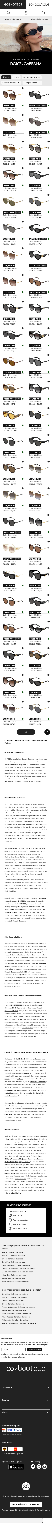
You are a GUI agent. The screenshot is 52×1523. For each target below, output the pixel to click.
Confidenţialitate (26, 1510)
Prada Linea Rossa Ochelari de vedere (19, 1323)
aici (22, 1357)
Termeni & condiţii (10, 1510)
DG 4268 (22, 904)
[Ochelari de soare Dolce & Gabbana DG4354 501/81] (13, 228)
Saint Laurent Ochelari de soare (16, 1265)
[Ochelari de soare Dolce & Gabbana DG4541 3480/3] (13, 201)
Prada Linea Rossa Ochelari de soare (18, 1268)
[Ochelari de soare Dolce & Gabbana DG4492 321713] (13, 601)
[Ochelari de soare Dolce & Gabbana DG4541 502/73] (39, 281)
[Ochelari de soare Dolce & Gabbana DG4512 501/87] (13, 654)
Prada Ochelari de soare (12, 1252)
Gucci (30, 1159)
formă (7, 1079)
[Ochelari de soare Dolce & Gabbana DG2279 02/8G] (13, 495)
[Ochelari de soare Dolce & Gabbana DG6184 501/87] (39, 601)
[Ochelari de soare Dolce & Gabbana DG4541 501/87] (39, 94)
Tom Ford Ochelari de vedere (15, 1294)
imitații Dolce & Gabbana (16, 921)
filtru (7, 77)
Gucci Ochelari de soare (12, 1259)
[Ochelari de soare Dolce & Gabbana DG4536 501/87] (39, 255)
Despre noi (7, 1387)
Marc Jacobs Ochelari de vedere (16, 1317)
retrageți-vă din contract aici (26, 1504)
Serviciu (5, 1400)
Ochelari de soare (12, 19)
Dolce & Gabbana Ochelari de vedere (18, 1307)
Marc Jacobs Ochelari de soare (15, 1281)
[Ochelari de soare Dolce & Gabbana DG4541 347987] (39, 121)
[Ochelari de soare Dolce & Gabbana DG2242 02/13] (13, 148)
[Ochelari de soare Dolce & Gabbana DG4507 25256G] (39, 174)
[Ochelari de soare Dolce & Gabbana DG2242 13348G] (39, 468)
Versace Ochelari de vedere (14, 1310)
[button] (13, 4)
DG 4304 (42, 898)
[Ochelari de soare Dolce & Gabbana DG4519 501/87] (39, 681)
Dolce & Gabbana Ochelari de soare (18, 1272)
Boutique (13, 1106)
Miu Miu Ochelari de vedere (14, 1297)
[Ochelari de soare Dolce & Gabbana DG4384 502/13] (13, 174)
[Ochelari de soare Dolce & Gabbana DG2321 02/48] (39, 495)
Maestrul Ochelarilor (38, 1082)
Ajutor (5, 1412)
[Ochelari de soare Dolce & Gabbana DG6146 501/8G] (39, 628)
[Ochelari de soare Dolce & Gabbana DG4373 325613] (13, 281)
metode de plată (11, 1096)
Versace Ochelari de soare (13, 1278)
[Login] (26, 12)
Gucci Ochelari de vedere (13, 1304)
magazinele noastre (15, 1090)
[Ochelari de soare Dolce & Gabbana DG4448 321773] (39, 654)
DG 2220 (43, 1019)
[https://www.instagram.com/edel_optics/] (39, 1467)
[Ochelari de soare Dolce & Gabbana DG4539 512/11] (13, 388)
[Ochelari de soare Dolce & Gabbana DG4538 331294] (13, 548)
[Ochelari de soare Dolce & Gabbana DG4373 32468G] (39, 521)
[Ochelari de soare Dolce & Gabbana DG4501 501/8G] (39, 334)
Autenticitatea (27, 1028)
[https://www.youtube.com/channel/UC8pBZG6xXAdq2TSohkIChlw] (44, 1467)
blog (39, 1084)
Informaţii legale (42, 1510)
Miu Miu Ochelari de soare (13, 1255)
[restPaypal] (17, 1430)
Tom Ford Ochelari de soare (14, 1262)
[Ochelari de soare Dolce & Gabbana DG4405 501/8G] (39, 388)
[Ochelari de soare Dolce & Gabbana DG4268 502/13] (13, 94)
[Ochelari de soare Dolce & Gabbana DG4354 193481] (39, 361)
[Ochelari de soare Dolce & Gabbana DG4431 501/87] (39, 441)
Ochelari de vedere (39, 19)
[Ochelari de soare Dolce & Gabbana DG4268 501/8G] (39, 148)
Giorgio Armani (34, 767)
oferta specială (20, 1179)
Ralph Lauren (24, 1162)
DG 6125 (20, 1019)
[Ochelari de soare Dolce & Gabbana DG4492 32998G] (13, 441)
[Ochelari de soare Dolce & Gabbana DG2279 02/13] (13, 121)
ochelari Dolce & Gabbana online (25, 1059)
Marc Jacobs (38, 1159)
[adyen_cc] (4, 1430)
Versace (8, 770)
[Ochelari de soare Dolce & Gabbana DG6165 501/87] (13, 308)
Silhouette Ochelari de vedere (15, 1320)
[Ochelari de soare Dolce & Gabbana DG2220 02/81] (39, 201)
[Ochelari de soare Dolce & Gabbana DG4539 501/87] (13, 521)
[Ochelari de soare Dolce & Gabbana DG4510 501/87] (13, 574)
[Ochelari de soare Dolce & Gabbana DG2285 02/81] (39, 708)
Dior (16, 1162)
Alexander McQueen (19, 1159)
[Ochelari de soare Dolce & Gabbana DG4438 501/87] (39, 574)
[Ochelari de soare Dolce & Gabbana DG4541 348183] (13, 361)
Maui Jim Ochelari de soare (14, 1275)
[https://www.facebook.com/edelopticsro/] (33, 1467)
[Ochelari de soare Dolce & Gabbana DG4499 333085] (13, 414)
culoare (20, 1079)
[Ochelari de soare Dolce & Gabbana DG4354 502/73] (13, 468)
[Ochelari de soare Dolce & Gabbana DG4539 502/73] (13, 628)
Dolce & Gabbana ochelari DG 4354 (18, 972)
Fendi (35, 1156)
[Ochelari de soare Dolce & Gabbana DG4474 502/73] (39, 548)
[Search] (8, 12)
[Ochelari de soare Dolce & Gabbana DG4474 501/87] (39, 414)
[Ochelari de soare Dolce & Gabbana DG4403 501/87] (13, 334)
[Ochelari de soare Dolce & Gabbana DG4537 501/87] (39, 228)
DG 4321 (21, 901)
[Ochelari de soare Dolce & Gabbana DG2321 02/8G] (13, 708)
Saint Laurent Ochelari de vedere (16, 1313)
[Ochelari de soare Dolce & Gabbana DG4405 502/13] (13, 681)
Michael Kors (10, 1162)
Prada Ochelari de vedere (13, 1300)
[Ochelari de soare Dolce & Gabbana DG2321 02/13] (13, 255)
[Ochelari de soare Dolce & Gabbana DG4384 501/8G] (39, 308)
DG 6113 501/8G (16, 1005)
